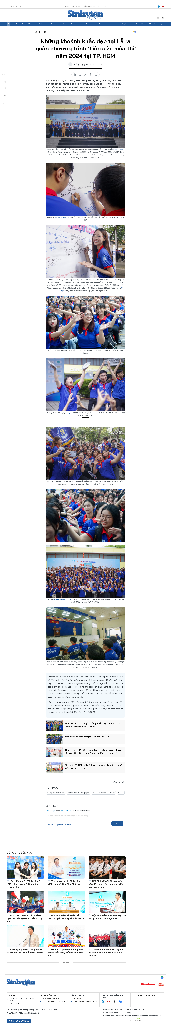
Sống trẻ (31, 24)
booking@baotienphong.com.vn (53, 1001)
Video (114, 24)
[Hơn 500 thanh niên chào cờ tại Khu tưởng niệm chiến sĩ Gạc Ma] (25, 902)
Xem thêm (162, 24)
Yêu (63, 24)
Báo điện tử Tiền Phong (85, 15)
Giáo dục (42, 24)
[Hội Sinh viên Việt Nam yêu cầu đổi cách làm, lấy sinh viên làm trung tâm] (107, 867)
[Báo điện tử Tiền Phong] (147, 985)
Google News (135, 32)
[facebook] (158, 6)
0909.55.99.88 (48, 998)
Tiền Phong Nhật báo (92, 6)
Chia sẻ (4, 82)
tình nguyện (118, 149)
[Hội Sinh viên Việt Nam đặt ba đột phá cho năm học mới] (107, 902)
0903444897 (78, 998)
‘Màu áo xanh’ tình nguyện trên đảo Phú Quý (87, 736)
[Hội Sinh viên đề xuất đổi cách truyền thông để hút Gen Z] (66, 902)
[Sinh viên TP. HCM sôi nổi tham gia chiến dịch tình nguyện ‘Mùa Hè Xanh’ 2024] (54, 767)
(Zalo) (56, 998)
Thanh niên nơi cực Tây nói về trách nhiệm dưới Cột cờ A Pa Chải (106, 952)
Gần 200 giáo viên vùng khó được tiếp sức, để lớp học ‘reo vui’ (65, 952)
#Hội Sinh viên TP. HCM (104, 792)
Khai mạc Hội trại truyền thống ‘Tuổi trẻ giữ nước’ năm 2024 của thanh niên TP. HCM (92, 725)
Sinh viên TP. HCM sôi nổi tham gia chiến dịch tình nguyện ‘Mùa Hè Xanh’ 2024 (94, 767)
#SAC (121, 792)
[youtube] (163, 6)
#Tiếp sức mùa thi (55, 792)
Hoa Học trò (109, 6)
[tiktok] (115, 1001)
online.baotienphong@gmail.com (85, 1001)
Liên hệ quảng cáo (48, 995)
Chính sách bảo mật (146, 995)
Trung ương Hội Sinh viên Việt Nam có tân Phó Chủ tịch (64, 883)
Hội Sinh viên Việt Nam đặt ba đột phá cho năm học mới (107, 917)
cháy (68, 412)
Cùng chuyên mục (20, 852)
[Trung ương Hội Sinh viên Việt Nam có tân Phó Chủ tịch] (66, 867)
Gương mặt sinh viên (87, 24)
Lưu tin (4, 88)
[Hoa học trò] (161, 985)
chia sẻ (74, 74)
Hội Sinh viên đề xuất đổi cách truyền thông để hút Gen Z (66, 917)
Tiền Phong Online (72, 6)
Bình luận (4, 95)
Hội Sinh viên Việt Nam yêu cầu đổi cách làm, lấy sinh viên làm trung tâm (106, 884)
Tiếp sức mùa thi (62, 217)
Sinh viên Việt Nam (21, 983)
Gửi (117, 824)
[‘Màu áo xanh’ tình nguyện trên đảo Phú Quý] (54, 739)
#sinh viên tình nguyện (78, 792)
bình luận (96, 74)
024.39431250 (14, 1004)
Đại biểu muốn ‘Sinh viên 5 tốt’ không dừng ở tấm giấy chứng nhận (23, 884)
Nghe (4, 75)
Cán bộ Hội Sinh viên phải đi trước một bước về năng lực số (25, 951)
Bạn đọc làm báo (20, 1021)
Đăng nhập (50, 810)
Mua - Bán (140, 24)
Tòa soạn (11, 995)
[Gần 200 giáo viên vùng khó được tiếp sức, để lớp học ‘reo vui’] (66, 936)
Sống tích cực (126, 24)
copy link (85, 74)
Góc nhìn (54, 24)
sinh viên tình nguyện (63, 599)
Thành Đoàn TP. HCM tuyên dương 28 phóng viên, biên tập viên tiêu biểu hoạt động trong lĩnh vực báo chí (93, 751)
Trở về (4, 101)
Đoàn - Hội (19, 24)
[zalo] (122, 1002)
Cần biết (152, 24)
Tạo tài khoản (66, 810)
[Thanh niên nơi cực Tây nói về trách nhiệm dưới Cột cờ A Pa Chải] (107, 936)
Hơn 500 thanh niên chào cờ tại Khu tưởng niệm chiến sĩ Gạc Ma (25, 918)
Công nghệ (103, 24)
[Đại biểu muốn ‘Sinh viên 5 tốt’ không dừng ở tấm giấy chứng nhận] (25, 867)
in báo (91, 74)
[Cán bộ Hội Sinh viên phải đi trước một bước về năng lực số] (25, 936)
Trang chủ (8, 24)
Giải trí (71, 24)
